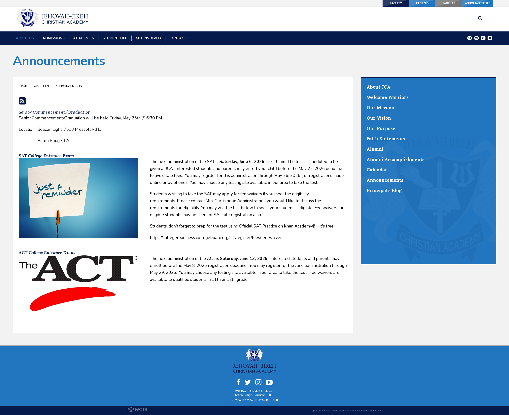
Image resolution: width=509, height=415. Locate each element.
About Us (41, 86)
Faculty (396, 3)
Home (23, 86)
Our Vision (379, 118)
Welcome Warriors (388, 97)
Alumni (375, 149)
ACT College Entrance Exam (47, 252)
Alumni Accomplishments (395, 159)
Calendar (377, 170)
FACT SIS (422, 3)
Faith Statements (386, 139)
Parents (448, 3)
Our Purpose (381, 128)
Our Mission (380, 107)
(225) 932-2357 (244, 400)
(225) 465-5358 (268, 400)
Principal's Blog (384, 190)
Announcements (477, 3)
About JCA (378, 87)
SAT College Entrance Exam (46, 155)
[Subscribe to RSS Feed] (22, 102)
